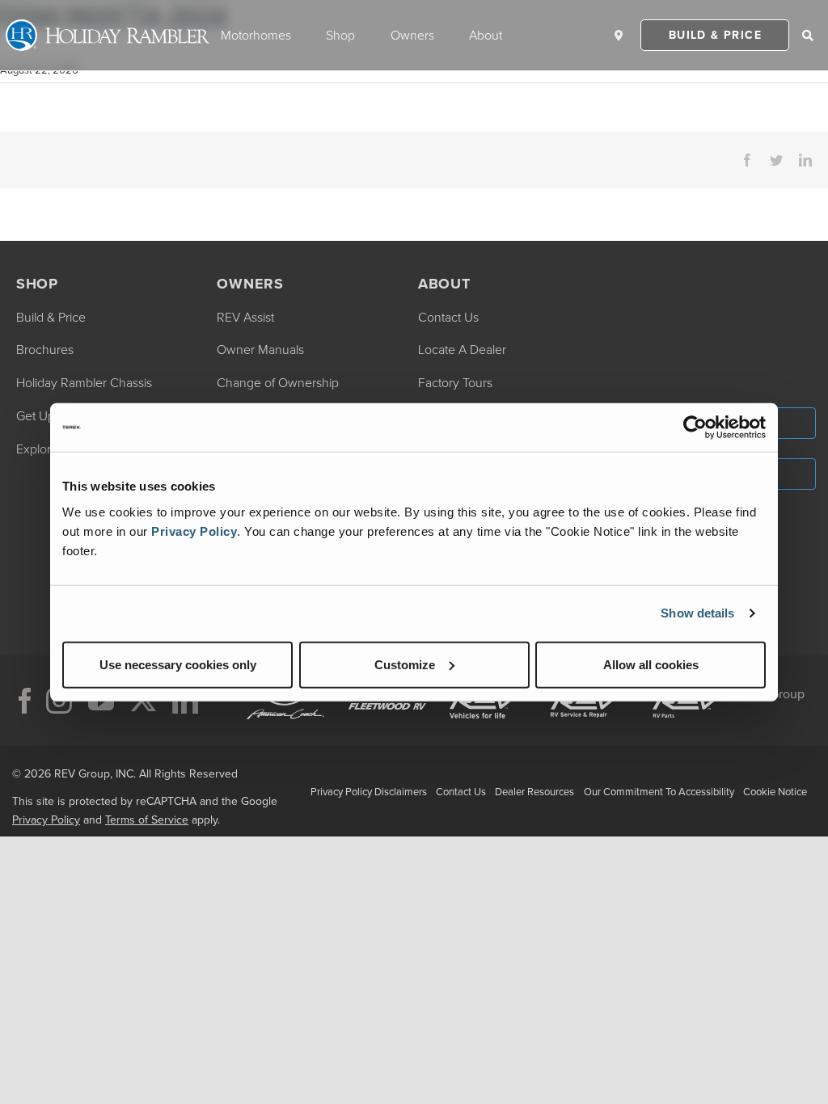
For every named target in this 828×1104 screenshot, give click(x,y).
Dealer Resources (534, 791)
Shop (340, 35)
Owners (412, 35)
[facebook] (25, 701)
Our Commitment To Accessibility (659, 791)
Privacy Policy (194, 530)
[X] (143, 701)
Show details (697, 613)
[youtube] (101, 701)
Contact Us (461, 791)
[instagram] (59, 701)
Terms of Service (146, 819)
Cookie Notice (775, 791)
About (485, 35)
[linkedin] (185, 701)
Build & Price (715, 35)
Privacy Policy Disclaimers (368, 791)
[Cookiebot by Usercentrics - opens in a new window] (695, 427)
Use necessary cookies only (177, 664)
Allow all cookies (651, 664)
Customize (404, 664)
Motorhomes (256, 35)
